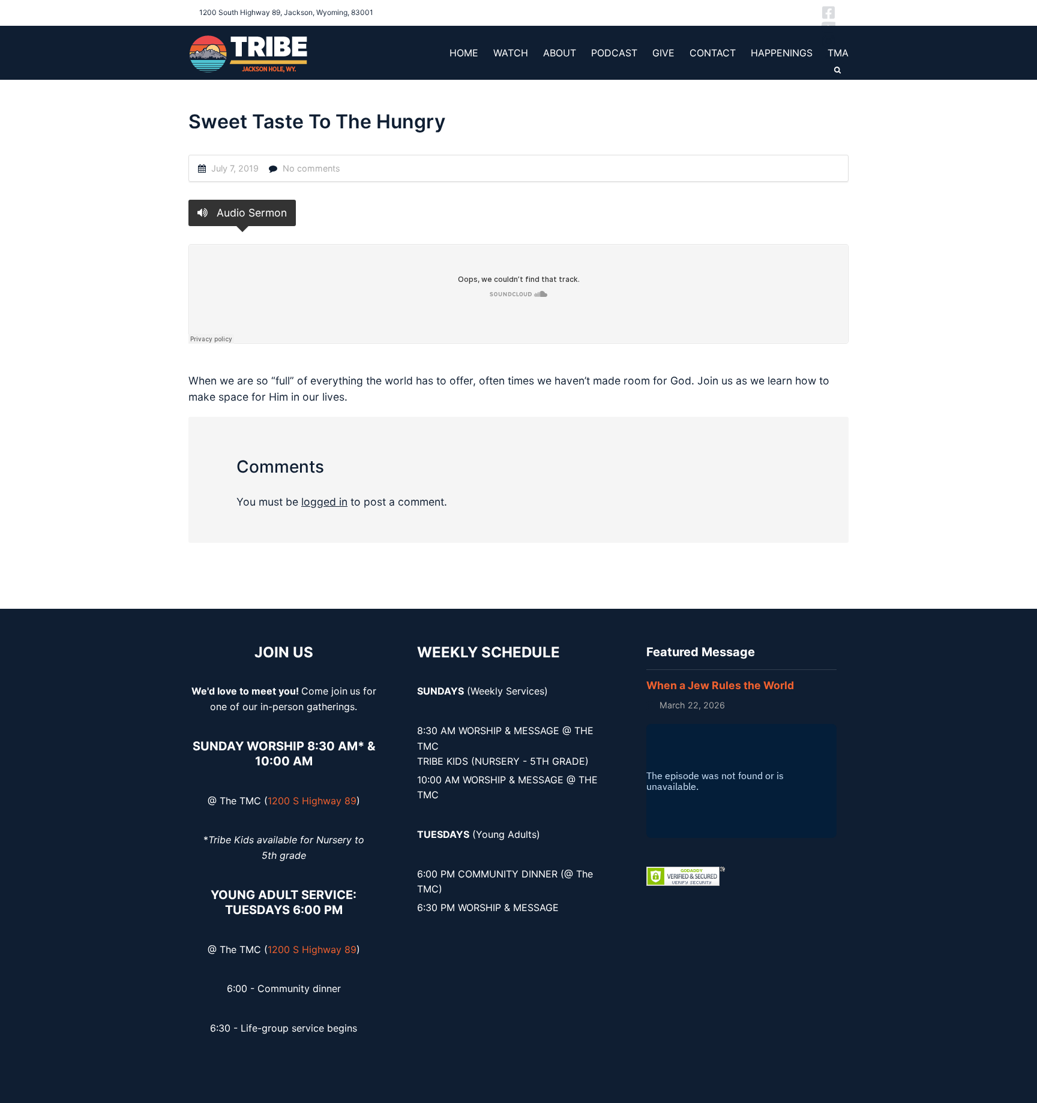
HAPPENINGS (782, 53)
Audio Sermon (250, 212)
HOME (463, 53)
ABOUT (559, 53)
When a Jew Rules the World (720, 685)
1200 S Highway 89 (312, 801)
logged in (324, 501)
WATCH (510, 53)
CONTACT (713, 53)
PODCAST (614, 53)
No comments (311, 168)
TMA (838, 53)
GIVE (663, 53)
